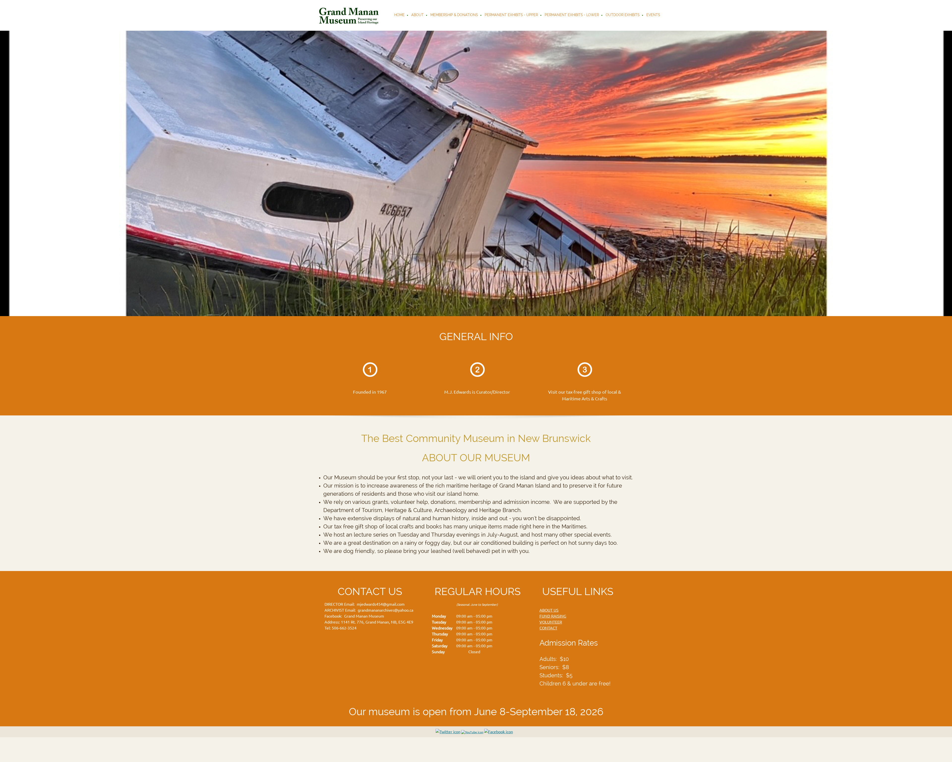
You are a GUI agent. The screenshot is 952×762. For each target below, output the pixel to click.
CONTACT (548, 628)
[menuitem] (399, 15)
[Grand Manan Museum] (350, 15)
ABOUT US (549, 610)
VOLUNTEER (550, 622)
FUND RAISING (552, 616)
